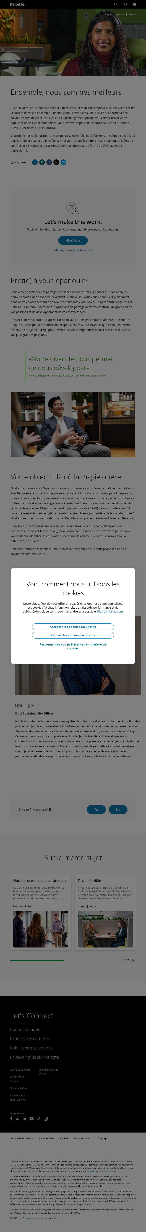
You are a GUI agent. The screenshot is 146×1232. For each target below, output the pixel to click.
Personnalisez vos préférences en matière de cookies (73, 646)
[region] (73, 616)
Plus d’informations (110, 611)
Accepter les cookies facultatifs (73, 627)
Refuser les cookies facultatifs (73, 635)
